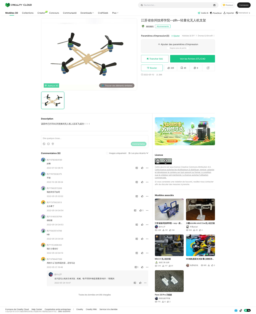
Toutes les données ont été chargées (95, 295)
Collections (27, 13)
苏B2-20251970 (64, 311)
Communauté (70, 13)
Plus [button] (114, 13)
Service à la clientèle (108, 309)
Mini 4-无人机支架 (163, 259)
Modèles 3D (11, 13)
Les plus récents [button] (138, 153)
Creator (41, 13)
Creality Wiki (91, 309)
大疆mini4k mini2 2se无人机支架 (200, 223)
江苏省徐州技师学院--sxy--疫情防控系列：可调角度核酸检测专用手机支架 (169, 223)
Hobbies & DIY (188, 36)
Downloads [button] (86, 13)
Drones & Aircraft (205, 36)
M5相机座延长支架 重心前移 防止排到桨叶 (200, 259)
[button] (243, 13)
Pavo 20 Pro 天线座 (163, 294)
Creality (79, 309)
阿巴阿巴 (150, 26)
